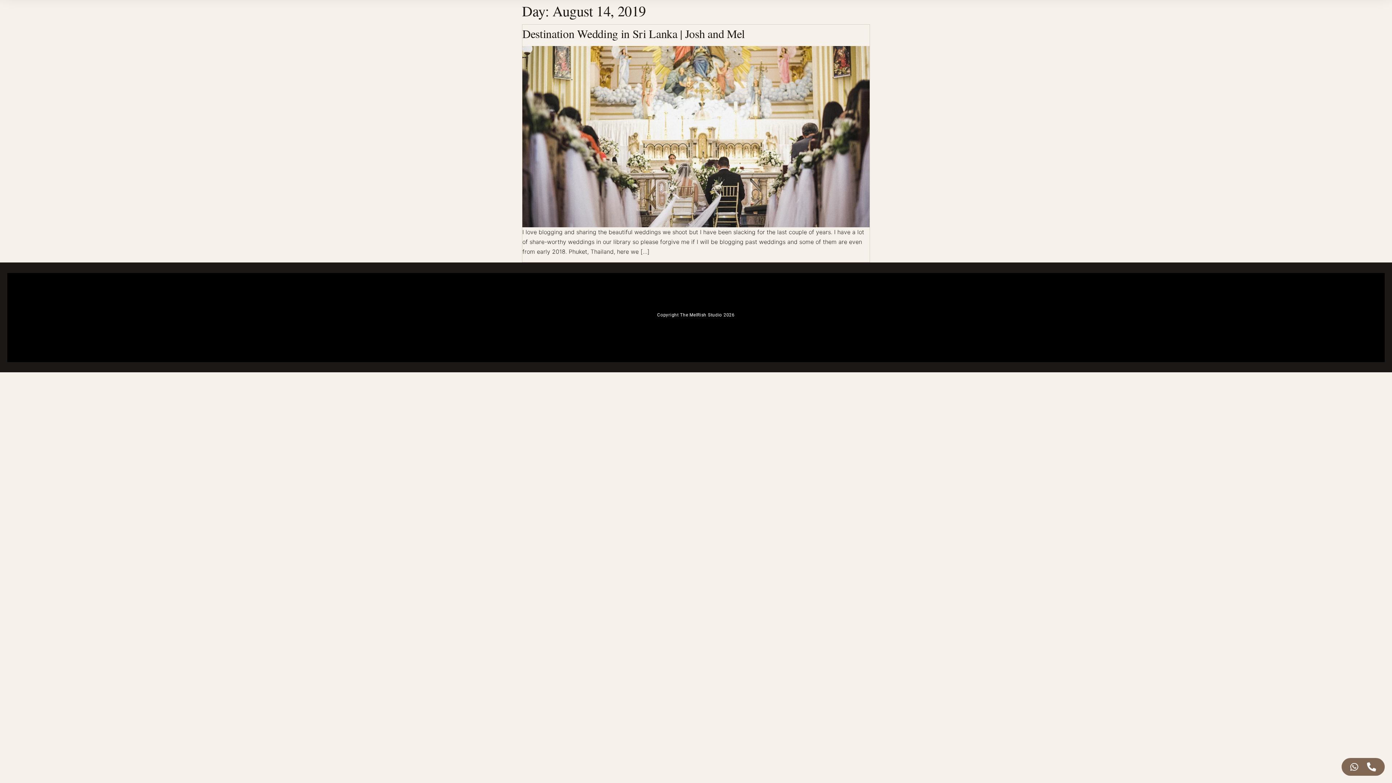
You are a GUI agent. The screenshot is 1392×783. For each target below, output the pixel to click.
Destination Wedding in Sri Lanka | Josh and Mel (633, 33)
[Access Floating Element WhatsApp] (1354, 767)
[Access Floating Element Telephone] (1371, 767)
